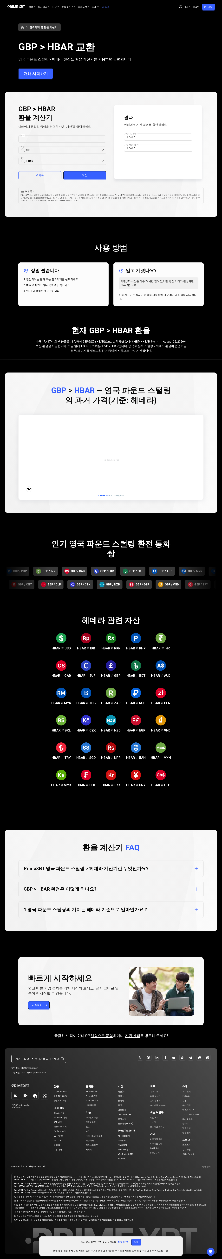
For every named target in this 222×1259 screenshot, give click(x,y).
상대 (23, 157)
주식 (120, 1105)
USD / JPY (58, 1140)
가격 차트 (154, 1091)
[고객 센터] (181, 7)
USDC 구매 (155, 1153)
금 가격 (57, 1145)
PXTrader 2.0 (91, 1091)
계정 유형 (90, 1140)
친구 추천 (186, 1149)
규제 (184, 1101)
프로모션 (186, 1145)
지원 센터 (132, 1036)
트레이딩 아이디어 (158, 1105)
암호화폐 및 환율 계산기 (43, 27)
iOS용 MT (122, 1140)
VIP (87, 1131)
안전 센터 (186, 1133)
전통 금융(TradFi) (125, 1123)
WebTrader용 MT (125, 1154)
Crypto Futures (60, 1091)
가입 (210, 7)
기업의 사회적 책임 (190, 1114)
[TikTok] (182, 1058)
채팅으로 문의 (102, 1036)
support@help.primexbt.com (33, 1072)
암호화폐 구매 (60, 1101)
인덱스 (121, 1096)
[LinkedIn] (157, 1058)
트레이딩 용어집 (157, 1127)
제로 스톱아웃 (92, 1145)
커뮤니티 (186, 1096)
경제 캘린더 (155, 1101)
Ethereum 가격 (60, 1118)
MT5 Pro (121, 1159)
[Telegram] (191, 1058)
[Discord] (208, 1058)
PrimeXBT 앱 (91, 1096)
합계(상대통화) (132, 144)
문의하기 (186, 1123)
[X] (140, 1058)
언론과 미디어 (188, 1110)
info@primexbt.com (29, 1068)
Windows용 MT (124, 1149)
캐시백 (89, 1149)
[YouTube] (174, 1058)
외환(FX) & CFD (60, 1096)
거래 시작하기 (36, 73)
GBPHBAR (103, 495)
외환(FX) (121, 1091)
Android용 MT (124, 1136)
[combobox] (63, 150)
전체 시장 (122, 1119)
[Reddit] (199, 1058)
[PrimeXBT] (16, 6)
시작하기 (37, 1005)
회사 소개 (186, 1091)
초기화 (40, 175)
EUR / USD (58, 1136)
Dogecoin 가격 (60, 1127)
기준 (23, 146)
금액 (23, 135)
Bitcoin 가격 (59, 1113)
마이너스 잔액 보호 (94, 1136)
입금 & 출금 (91, 1122)
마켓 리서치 (155, 1118)
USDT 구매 (154, 1148)
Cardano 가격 (60, 1131)
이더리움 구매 (156, 1144)
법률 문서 (186, 1128)
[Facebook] (165, 1058)
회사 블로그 (187, 1119)
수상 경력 (186, 1105)
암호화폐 (122, 1110)
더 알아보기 (123, 1242)
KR (186, 7)
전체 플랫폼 (91, 1105)
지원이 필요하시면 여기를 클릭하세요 (37, 1058)
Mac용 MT (122, 1145)
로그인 (196, 7)
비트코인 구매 (156, 1139)
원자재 (121, 1101)
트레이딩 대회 (188, 1154)
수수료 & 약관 (92, 1118)
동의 (136, 1242)
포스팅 (153, 1122)
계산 (84, 175)
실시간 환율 (131, 133)
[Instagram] (148, 1058)
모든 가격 (58, 1149)
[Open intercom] (211, 1252)
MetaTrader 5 (92, 1101)
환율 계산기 (155, 1096)
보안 (88, 1127)
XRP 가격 (58, 1122)
